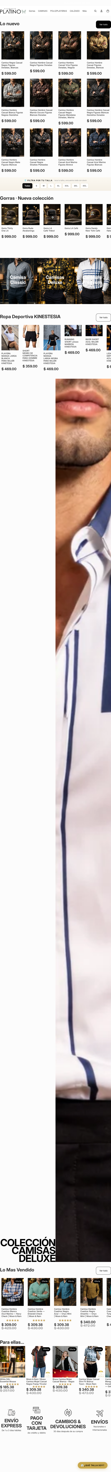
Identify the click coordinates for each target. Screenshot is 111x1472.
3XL (75, 186)
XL (58, 186)
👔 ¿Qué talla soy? (92, 1465)
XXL (67, 186)
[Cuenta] (101, 11)
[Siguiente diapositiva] (108, 228)
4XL (84, 186)
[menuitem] (84, 11)
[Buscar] (95, 11)
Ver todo (103, 24)
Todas (27, 186)
